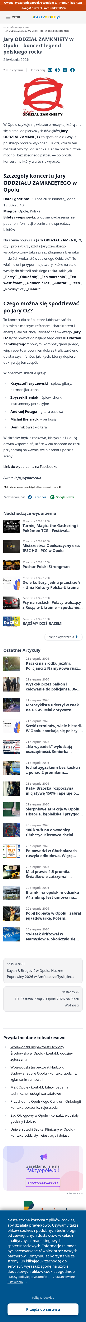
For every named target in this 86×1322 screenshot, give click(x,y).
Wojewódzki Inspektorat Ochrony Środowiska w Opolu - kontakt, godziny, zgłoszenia (42, 1053)
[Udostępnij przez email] (57, 69)
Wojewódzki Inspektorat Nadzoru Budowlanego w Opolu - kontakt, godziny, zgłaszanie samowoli (43, 1073)
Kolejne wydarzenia (60, 637)
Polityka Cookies (43, 1298)
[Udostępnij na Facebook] (72, 69)
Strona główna (10, 27)
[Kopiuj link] (49, 69)
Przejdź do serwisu (43, 1309)
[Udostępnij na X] (64, 69)
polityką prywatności (33, 1277)
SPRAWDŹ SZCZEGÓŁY (43, 1183)
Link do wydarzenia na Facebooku (30, 466)
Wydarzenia (23, 27)
